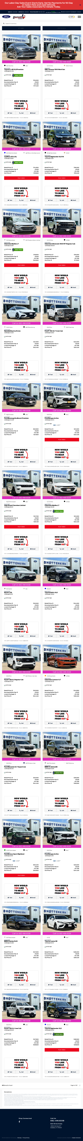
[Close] (80, 5)
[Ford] (6, 17)
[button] (39, 48)
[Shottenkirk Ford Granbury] (19, 16)
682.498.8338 (57, 1121)
